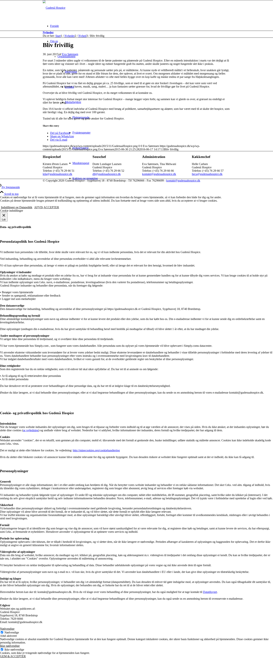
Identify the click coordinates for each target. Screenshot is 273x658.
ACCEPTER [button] (51, 207)
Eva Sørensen (70, 54)
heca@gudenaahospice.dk (207, 174)
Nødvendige (11, 632)
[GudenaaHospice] (54, 7)
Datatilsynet (210, 592)
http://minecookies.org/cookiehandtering (96, 450)
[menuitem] (140, 26)
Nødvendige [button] (7, 628)
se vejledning (30, 430)
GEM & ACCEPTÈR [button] (13, 656)
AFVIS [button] (38, 207)
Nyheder (48, 32)
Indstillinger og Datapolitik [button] (16, 207)
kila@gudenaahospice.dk (57, 174)
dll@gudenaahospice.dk (106, 174)
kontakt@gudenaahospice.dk (159, 174)
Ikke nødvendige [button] (10, 645)
